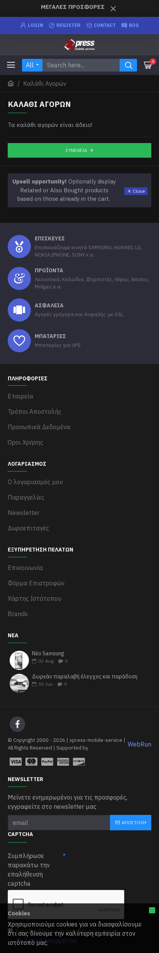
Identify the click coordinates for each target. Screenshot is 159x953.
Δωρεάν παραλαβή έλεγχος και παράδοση (84, 677)
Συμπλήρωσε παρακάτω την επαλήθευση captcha (29, 869)
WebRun (139, 744)
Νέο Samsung (48, 653)
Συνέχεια (76, 150)
